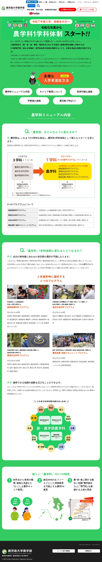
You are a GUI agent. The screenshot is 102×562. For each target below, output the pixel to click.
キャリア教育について (51, 91)
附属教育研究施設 (51, 10)
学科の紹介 (39, 10)
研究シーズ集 (43, 2)
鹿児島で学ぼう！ (67, 101)
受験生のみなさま (68, 9)
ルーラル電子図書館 (63, 551)
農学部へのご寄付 (32, 2)
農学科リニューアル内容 (17, 91)
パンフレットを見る (88, 9)
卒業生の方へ (71, 2)
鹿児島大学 (96, 2)
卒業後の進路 (34, 101)
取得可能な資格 (84, 91)
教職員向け (88, 551)
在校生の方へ (53, 2)
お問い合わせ (87, 2)
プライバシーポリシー (85, 544)
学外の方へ (62, 2)
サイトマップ (96, 544)
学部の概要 (30, 10)
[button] (37, 6)
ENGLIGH (31, 6)
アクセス (79, 2)
